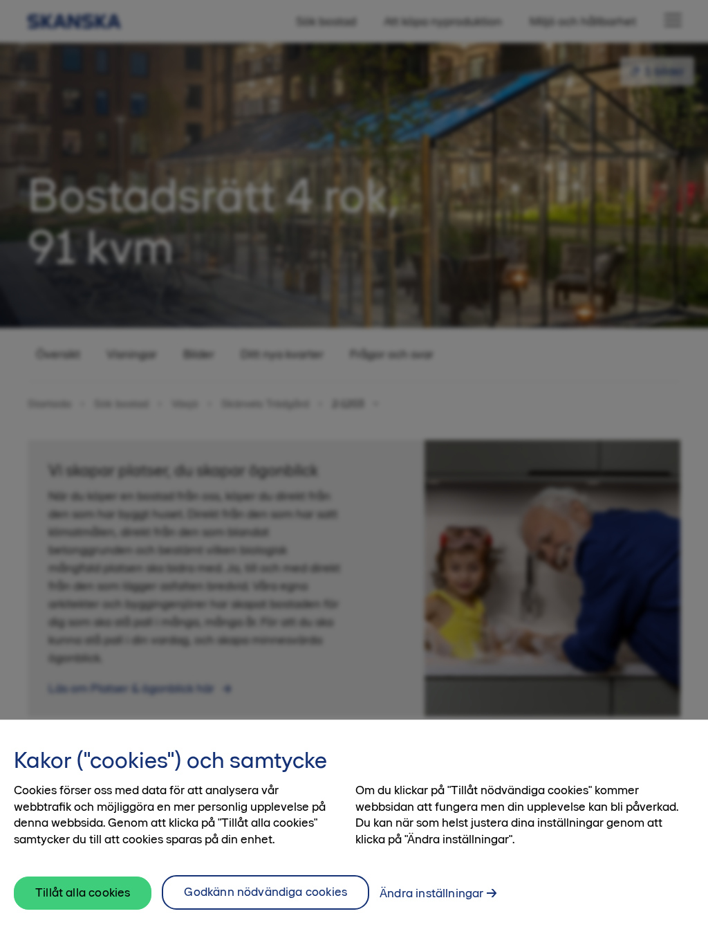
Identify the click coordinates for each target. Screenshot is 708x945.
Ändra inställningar (431, 893)
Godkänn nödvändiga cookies (265, 891)
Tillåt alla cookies (82, 892)
